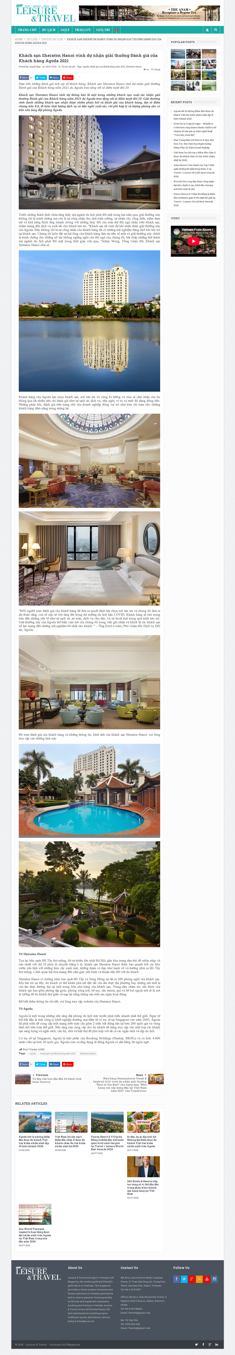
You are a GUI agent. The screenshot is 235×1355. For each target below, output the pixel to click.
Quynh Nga (34, 66)
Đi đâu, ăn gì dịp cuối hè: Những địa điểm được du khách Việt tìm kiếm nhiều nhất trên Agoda (142, 1141)
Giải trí (103, 30)
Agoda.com (68, 1042)
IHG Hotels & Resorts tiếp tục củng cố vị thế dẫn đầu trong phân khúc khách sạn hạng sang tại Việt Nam (143, 1187)
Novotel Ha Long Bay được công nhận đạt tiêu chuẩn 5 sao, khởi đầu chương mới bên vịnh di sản (194, 185)
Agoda (86, 66)
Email (157, 69)
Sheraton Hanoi (134, 66)
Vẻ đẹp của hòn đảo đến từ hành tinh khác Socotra (57, 1080)
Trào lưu (83, 30)
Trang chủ (27, 30)
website (88, 1001)
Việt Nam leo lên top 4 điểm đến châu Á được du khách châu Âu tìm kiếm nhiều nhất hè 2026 (70, 1141)
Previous (42, 1075)
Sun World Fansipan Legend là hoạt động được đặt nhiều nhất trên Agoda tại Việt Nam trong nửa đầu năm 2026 (35, 1235)
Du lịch (48, 30)
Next (139, 1075)
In (148, 69)
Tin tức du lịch (68, 66)
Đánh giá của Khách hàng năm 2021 (107, 66)
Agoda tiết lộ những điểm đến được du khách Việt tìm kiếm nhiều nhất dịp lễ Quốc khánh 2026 (34, 1141)
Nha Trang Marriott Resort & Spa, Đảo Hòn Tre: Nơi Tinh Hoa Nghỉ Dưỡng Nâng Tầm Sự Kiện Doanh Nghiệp (194, 143)
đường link (43, 738)
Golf (65, 30)
